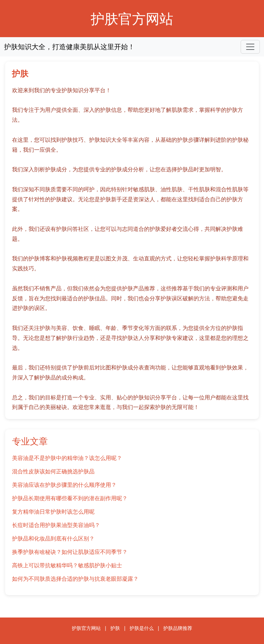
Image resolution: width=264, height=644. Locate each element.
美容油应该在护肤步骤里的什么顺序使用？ (64, 485)
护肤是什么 (142, 628)
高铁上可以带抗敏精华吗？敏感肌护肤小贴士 (67, 565)
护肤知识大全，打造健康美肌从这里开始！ (69, 46)
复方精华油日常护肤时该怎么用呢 (53, 511)
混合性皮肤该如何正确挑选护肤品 (53, 471)
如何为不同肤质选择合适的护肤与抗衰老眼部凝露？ (75, 578)
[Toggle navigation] (250, 47)
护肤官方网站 (132, 18)
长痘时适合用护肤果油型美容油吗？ (56, 525)
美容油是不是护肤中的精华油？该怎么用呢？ (67, 458)
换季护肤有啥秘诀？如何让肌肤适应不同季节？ (70, 552)
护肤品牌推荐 (177, 628)
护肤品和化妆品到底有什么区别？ (53, 538)
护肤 (115, 628)
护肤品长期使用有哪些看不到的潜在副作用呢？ (70, 498)
